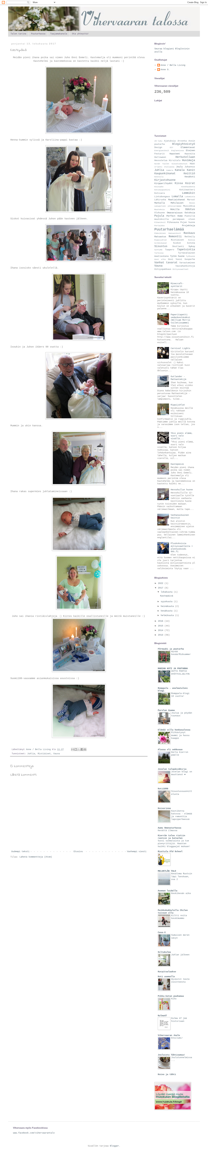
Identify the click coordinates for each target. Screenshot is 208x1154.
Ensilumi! (177, 1038)
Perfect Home (174, 216)
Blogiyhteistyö (183, 144)
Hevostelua (160, 160)
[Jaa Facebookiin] (82, 749)
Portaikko (159, 226)
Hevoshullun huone (182, 489)
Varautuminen (187, 263)
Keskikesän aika (181, 893)
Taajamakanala (58, 33)
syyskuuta (167, 601)
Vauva (56, 754)
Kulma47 (162, 1015)
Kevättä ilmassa (167, 830)
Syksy (191, 246)
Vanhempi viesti (136, 851)
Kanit (191, 170)
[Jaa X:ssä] (78, 749)
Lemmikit (188, 193)
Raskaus (189, 233)
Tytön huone (177, 256)
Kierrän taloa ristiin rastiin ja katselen (171, 836)
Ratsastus (160, 236)
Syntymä (158, 250)
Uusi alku (160, 259)
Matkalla (159, 203)
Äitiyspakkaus (162, 269)
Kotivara (159, 193)
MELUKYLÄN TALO (167, 871)
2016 (161, 621)
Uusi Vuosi (175, 259)
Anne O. (165, 69)
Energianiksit (161, 151)
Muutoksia (159, 210)
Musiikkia (189, 206)
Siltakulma (164, 952)
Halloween (160, 157)
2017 (161, 588)
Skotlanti (178, 246)
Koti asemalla (166, 976)
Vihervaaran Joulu (169, 1035)
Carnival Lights (180, 348)
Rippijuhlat (160, 240)
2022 (161, 583)
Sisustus (160, 246)
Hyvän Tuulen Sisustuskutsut (171, 164)
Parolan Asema (166, 710)
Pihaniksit (160, 222)
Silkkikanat (160, 243)
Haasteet (174, 153)
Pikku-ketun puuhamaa (171, 996)
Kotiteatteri (187, 190)
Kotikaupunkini (162, 190)
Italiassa (169, 167)
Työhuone (190, 256)
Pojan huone (187, 222)
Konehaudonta (188, 187)
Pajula (159, 215)
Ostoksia (190, 212)
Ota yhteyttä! (80, 33)
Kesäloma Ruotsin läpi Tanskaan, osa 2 (181, 876)
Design (158, 147)
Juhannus (190, 167)
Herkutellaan (185, 157)
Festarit (159, 154)
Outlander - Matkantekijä (178, 378)
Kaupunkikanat (165, 173)
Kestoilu (158, 177)
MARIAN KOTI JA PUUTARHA (173, 668)
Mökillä (174, 209)
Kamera (169, 170)
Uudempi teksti (20, 851)
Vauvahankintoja (185, 266)
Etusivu (78, 851)
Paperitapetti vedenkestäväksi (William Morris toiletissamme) (180, 318)
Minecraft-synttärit (177, 285)
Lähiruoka (160, 200)
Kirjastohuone (165, 180)
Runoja (191, 240)
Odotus (190, 209)
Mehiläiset (177, 203)
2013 (161, 635)
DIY (171, 148)
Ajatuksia (170, 141)
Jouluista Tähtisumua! (171, 1055)
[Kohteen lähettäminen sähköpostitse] (72, 749)
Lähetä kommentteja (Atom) (36, 857)
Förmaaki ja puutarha (171, 649)
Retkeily (190, 237)
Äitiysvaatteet (180, 269)
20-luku (158, 141)
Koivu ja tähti (167, 1074)
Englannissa (177, 151)
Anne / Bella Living (173, 65)
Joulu (179, 166)
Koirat (190, 183)
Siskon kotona (184, 243)
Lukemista (190, 197)
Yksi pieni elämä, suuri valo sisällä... (182, 436)
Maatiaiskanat (176, 199)
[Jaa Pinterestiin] (85, 749)
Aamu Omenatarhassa (169, 828)
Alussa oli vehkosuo (170, 749)
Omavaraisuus (174, 212)
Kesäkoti (190, 176)
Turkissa (158, 253)
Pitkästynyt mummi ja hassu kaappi (180, 735)
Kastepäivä (177, 464)
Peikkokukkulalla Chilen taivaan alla (173, 911)
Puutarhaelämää (169, 229)
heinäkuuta (168, 606)
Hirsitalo (175, 160)
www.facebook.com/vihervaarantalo (34, 1133)
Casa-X (162, 932)
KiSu (173, 999)
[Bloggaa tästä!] (75, 749)
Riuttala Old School (170, 851)
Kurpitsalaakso (167, 971)
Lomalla (177, 196)
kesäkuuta (167, 610)
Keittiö (189, 173)
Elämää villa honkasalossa (174, 730)
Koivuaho (158, 187)
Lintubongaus (162, 197)
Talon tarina (18, 33)
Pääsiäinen (160, 233)
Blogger (114, 1146)
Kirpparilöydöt (163, 183)
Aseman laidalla (167, 890)
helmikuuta (168, 615)
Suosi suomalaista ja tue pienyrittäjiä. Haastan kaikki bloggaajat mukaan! (174, 844)
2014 (161, 630)
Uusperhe (190, 259)
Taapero (169, 250)
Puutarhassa (38, 33)
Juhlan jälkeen (180, 955)
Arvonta (182, 141)
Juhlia (31, 754)
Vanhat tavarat (165, 262)
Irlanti (158, 167)
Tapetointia (186, 249)
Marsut (191, 200)
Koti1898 (163, 788)
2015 (161, 625)
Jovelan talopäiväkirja (172, 769)
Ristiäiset (44, 754)
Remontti (175, 236)
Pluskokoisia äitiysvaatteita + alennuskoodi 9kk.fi (182, 547)
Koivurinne (164, 808)
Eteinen (190, 150)
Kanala (180, 170)
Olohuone (159, 213)
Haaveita (190, 154)
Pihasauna (173, 222)
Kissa (179, 183)
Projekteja (188, 225)
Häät (192, 164)
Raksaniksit (175, 233)
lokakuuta (167, 592)
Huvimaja (188, 160)
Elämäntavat (188, 147)
